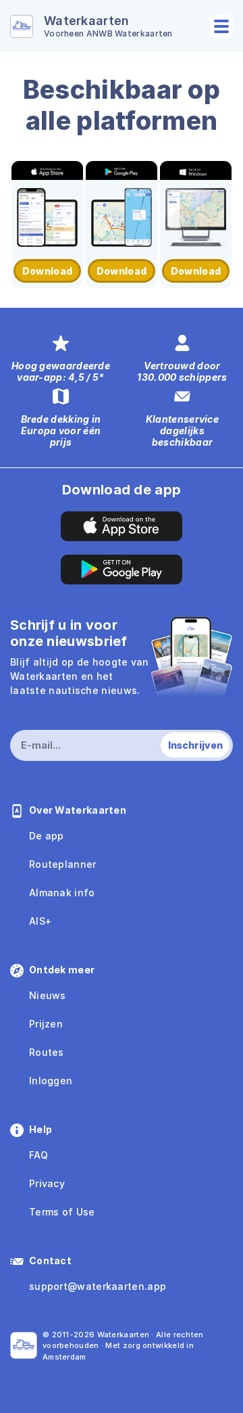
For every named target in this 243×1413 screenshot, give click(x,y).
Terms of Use (62, 1212)
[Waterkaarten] (23, 1345)
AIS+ (40, 921)
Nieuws (47, 995)
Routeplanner (63, 864)
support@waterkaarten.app (97, 1286)
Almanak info (62, 892)
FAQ (38, 1155)
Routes (46, 1052)
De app (46, 835)
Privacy (47, 1183)
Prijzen (46, 1023)
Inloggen (50, 1080)
